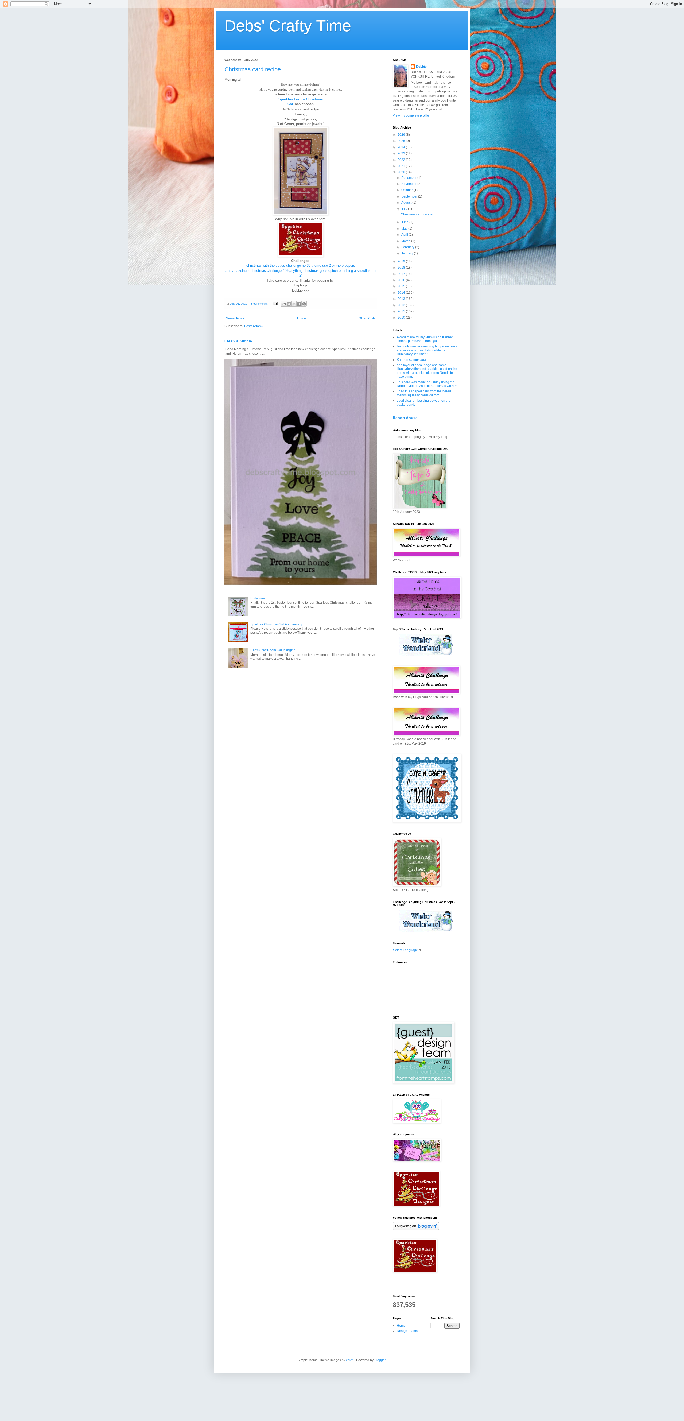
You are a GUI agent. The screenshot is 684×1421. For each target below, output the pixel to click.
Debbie (421, 66)
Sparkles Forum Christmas (300, 99)
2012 (402, 305)
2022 (402, 160)
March (406, 241)
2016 (402, 280)
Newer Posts (235, 318)
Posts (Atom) (253, 326)
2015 (402, 286)
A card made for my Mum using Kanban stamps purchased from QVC (425, 339)
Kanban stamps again (413, 360)
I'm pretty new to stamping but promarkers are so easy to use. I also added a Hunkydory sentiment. (427, 350)
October (407, 190)
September (409, 196)
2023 (402, 153)
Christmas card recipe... (255, 69)
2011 (402, 311)
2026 (402, 135)
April (405, 235)
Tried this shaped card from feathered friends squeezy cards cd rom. (424, 393)
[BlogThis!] (289, 304)
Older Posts (367, 318)
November (409, 184)
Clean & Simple (238, 341)
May (404, 228)
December (409, 178)
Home (301, 318)
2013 (402, 299)
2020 (402, 172)
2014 (402, 293)
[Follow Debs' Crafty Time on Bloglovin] (416, 1229)
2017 (402, 274)
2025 (402, 141)
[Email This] (283, 304)
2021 (402, 166)
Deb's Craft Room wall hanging (273, 650)
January (407, 253)
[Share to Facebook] (299, 304)
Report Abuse (405, 418)
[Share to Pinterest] (304, 304)
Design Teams (407, 1331)
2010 (402, 317)
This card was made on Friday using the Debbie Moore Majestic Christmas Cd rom (427, 384)
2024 (402, 147)
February (408, 247)
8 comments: (260, 303)
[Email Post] (274, 303)
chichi (350, 1360)
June (405, 222)
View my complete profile (411, 115)
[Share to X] (294, 304)
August (406, 202)
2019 (402, 261)
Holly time (257, 598)
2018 (402, 267)
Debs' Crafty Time (287, 26)
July (404, 209)
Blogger (380, 1360)
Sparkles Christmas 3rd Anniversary (276, 624)
